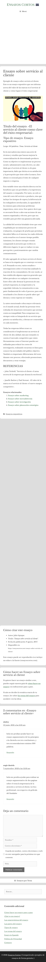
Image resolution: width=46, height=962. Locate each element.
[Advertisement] (23, 40)
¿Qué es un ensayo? (12, 916)
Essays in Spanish (11, 935)
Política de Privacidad (13, 939)
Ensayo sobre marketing (18, 395)
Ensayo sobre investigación (19, 402)
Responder (10, 752)
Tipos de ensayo (11, 928)
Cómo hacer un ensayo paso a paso (18, 913)
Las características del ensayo (16, 920)
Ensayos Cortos (14, 955)
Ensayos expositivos (14, 414)
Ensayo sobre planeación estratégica (23, 405)
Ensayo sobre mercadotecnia (20, 399)
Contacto (8, 943)
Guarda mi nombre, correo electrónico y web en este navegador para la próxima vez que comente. (24, 854)
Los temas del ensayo (13, 931)
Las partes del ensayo (13, 924)
